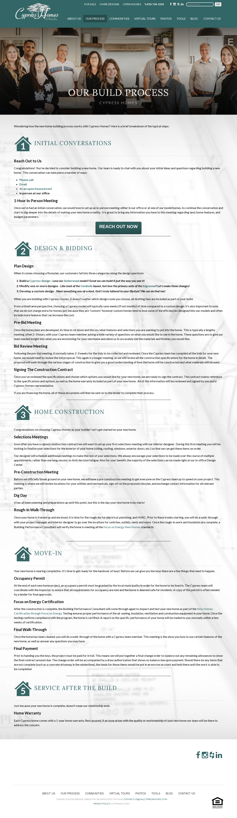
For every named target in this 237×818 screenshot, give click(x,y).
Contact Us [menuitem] (212, 18)
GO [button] (218, 4)
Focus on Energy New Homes (122, 527)
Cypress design (39, 280)
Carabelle (87, 286)
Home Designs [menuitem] (109, 4)
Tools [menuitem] (181, 18)
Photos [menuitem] (166, 18)
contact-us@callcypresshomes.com (145, 799)
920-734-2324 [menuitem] (155, 4)
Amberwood (71, 280)
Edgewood (149, 286)
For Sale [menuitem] (90, 4)
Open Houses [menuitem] (132, 4)
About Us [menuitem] (74, 18)
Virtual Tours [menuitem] (145, 18)
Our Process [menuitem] (95, 18)
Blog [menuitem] (194, 18)
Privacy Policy (102, 803)
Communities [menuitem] (119, 18)
